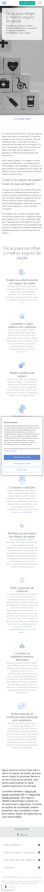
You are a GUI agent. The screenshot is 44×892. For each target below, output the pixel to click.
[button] (22, 845)
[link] (5, 886)
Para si (4, 3)
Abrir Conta (26, 3)
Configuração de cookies (22, 463)
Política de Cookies (10, 451)
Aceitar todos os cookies (22, 457)
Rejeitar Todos (22, 470)
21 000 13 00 (16, 119)
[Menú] (40, 3)
